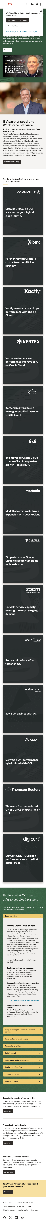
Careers (29, 1206)
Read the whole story (11, 162)
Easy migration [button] (11, 916)
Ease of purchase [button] (11, 1081)
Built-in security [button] (11, 1053)
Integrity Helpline (23, 1210)
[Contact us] (41, 4)
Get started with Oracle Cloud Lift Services (24, 1000)
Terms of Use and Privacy (25, 1203)
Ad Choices (20, 1206)
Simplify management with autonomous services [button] (20, 1031)
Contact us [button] (7, 50)
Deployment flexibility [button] (13, 1067)
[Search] (27, 4)
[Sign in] (37, 4)
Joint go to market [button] (12, 1074)
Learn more (7, 1111)
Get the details (8, 1172)
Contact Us (34, 1210)
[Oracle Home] (10, 4)
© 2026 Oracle (7, 1203)
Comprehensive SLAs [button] (13, 1046)
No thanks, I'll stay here (15, 26)
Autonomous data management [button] (17, 1060)
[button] (4, 4)
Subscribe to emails (9, 1210)
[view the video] (23, 66)
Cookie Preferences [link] (9, 1206)
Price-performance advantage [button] (16, 1039)
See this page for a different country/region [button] (21, 31)
